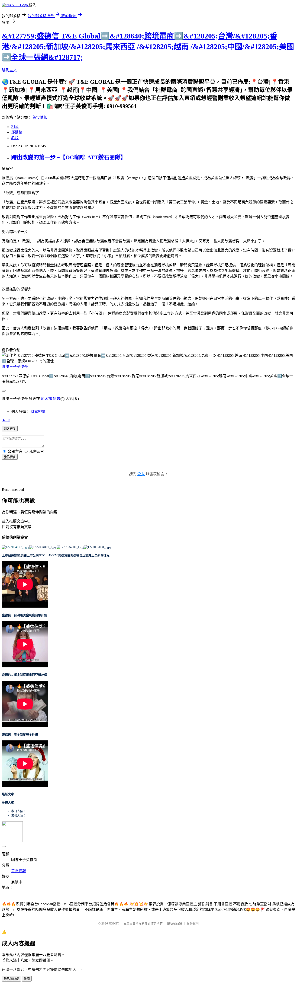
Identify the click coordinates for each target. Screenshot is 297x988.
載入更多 (10, 428)
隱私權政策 (174, 923)
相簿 (15, 127)
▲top (6, 420)
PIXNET (114, 923)
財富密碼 (38, 412)
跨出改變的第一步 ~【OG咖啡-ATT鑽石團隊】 (68, 157)
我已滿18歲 (11, 979)
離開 (27, 979)
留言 (56, 399)
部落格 (16, 132)
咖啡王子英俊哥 (15, 367)
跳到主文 (9, 70)
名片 (15, 138)
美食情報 (39, 117)
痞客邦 (46, 399)
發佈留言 (10, 457)
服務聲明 (193, 923)
